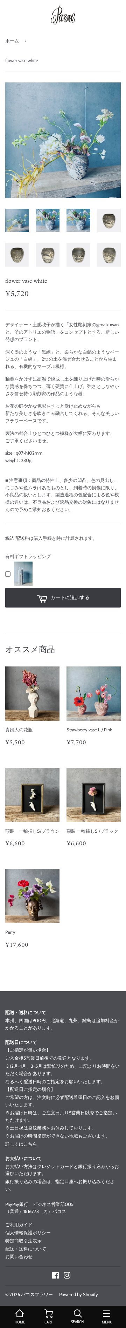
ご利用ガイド (19, 1224)
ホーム (12, 40)
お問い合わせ (19, 1256)
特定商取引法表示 (23, 1240)
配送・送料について (25, 1249)
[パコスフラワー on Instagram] (67, 1276)
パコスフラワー (37, 1294)
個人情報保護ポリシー (28, 1232)
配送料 (22, 538)
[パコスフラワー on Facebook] (55, 1276)
